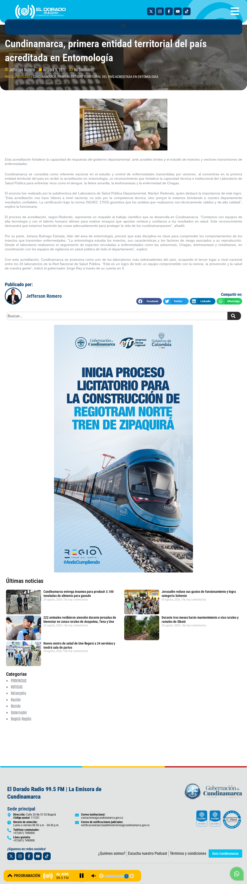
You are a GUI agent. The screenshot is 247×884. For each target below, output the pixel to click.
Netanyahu (18, 693)
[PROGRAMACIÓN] (10, 875)
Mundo (16, 705)
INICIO (9, 77)
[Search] (234, 316)
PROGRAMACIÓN (27, 875)
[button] (123, 26)
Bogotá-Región (21, 718)
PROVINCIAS (18, 680)
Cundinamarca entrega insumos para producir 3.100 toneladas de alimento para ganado (78, 594)
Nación (16, 699)
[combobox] (116, 316)
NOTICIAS (23, 77)
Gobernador (19, 712)
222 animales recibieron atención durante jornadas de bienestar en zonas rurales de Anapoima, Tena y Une (79, 620)
